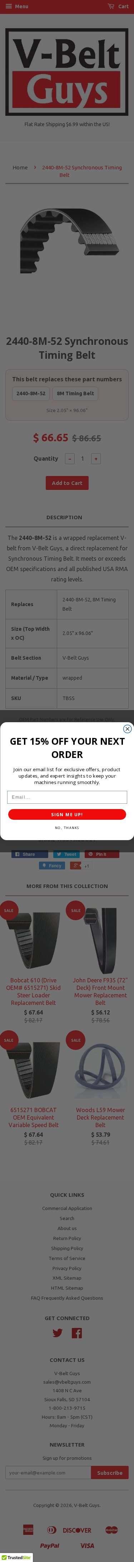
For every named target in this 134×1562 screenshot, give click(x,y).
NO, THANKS (67, 827)
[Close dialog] (127, 729)
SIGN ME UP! (67, 814)
